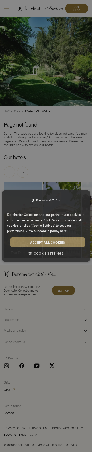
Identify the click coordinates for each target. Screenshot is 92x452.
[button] (46, 253)
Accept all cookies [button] (47, 242)
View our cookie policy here (46, 230)
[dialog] (46, 226)
